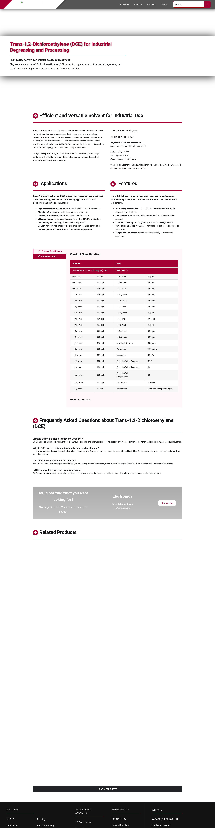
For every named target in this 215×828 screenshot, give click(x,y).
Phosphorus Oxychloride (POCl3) (128, 763)
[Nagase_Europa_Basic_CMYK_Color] (31, 2)
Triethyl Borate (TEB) (45, 690)
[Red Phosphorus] (69, 716)
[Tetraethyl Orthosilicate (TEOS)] (145, 677)
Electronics (38, 559)
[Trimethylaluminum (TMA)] (69, 545)
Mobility (10, 818)
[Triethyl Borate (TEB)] (69, 677)
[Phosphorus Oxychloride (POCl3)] (145, 751)
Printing (41, 819)
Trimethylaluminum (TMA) (48, 554)
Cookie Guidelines (121, 825)
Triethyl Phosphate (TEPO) (125, 654)
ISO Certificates (83, 822)
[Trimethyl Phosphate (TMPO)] (69, 580)
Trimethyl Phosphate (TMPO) (50, 592)
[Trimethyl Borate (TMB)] (145, 580)
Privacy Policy (119, 818)
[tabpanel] (124, 328)
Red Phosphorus (42, 728)
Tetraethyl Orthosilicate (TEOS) (128, 690)
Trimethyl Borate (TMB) (123, 589)
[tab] (49, 251)
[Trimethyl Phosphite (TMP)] (145, 545)
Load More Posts (107, 789)
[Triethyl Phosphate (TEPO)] (145, 611)
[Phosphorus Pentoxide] (145, 716)
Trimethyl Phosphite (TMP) (125, 554)
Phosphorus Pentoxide (122, 725)
